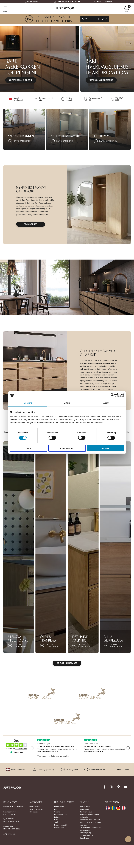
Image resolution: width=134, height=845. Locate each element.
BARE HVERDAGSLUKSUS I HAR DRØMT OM (107, 67)
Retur (56, 820)
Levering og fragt (60, 814)
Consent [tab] (28, 403)
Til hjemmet (33, 812)
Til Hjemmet (103, 136)
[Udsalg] (67, 24)
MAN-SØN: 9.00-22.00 (11, 829)
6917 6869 (10, 819)
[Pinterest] (118, 788)
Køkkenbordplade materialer (90, 828)
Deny (28, 448)
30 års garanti (69, 99)
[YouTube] (125, 788)
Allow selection (67, 448)
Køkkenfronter (85, 830)
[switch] (52, 438)
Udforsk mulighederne (20, 80)
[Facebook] (104, 788)
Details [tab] (67, 403)
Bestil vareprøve (86, 812)
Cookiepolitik (59, 828)
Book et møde (85, 807)
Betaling (57, 817)
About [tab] (106, 403)
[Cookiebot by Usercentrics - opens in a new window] (112, 395)
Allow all (105, 448)
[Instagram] (111, 788)
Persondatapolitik (60, 825)
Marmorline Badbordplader (90, 820)
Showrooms (84, 809)
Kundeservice (59, 807)
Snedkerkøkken (21, 136)
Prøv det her (30, 224)
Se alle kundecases (67, 663)
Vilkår (56, 822)
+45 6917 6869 (32, 1)
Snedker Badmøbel (66, 136)
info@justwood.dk (12, 821)
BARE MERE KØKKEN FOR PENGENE (22, 67)
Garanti (57, 812)
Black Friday (84, 838)
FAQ (55, 809)
